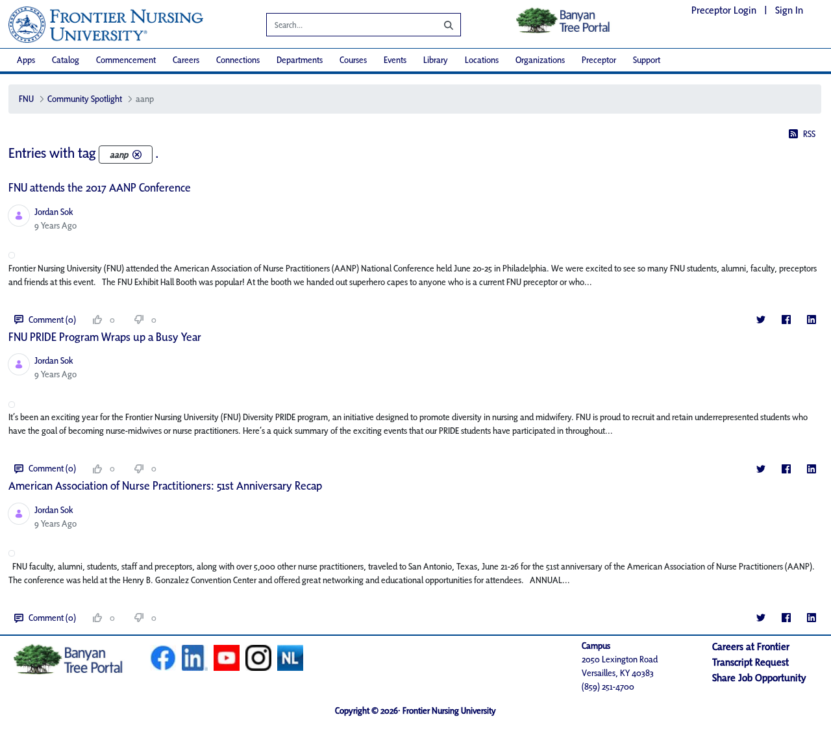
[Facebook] (786, 320)
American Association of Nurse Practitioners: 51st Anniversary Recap (165, 485)
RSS (809, 134)
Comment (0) (52, 319)
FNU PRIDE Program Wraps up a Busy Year (104, 336)
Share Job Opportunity (759, 677)
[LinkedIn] (811, 320)
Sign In (789, 10)
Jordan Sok (53, 212)
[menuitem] (25, 60)
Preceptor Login (723, 10)
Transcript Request (750, 662)
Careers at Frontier (750, 646)
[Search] (438, 24)
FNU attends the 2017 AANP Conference (99, 187)
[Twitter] (760, 320)
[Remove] (137, 154)
